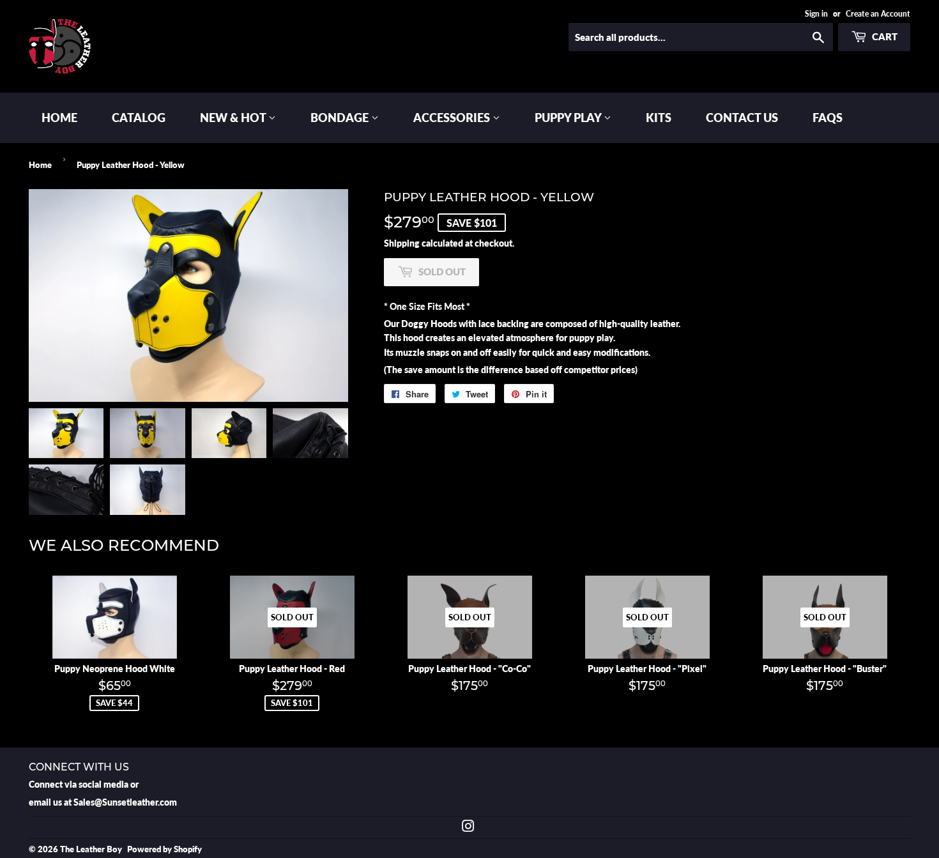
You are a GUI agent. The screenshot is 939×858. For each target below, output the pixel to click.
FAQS (828, 118)
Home (40, 165)
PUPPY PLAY (569, 118)
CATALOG (138, 118)
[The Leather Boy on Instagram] (468, 827)
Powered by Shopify (164, 849)
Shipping (402, 243)
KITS (658, 118)
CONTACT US (742, 118)
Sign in (816, 14)
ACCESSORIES (452, 118)
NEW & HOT (234, 118)
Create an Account (878, 14)
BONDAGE (340, 118)
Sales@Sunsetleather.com (125, 802)
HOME (59, 118)
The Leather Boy (91, 849)
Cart (883, 36)
